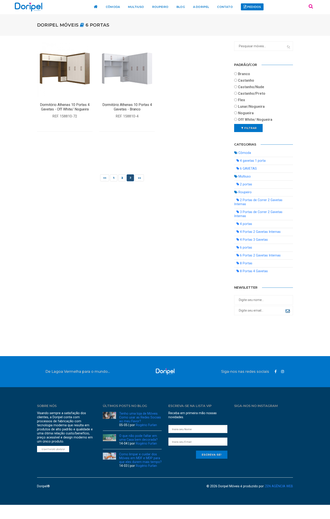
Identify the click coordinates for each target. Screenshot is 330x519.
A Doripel (200, 7)
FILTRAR (250, 128)
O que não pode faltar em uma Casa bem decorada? (138, 438)
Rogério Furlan (146, 425)
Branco (243, 74)
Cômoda (115, 7)
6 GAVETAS (248, 169)
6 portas (97, 25)
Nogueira (245, 113)
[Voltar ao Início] (165, 371)
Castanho (245, 80)
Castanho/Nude (250, 87)
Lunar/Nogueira (251, 106)
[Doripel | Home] (98, 7)
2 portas (245, 184)
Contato (222, 7)
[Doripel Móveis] (28, 7)
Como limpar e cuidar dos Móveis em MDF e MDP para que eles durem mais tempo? (140, 458)
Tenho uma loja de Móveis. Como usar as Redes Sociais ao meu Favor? (140, 417)
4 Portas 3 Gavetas (253, 240)
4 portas (245, 224)
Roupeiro (161, 7)
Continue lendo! (53, 449)
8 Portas (245, 263)
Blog (180, 7)
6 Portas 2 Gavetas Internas (260, 255)
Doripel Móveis (58, 25)
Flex (241, 100)
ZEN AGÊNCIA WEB (279, 486)
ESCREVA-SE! (212, 454)
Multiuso (137, 7)
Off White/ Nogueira (254, 119)
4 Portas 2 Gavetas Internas (260, 232)
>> (139, 177)
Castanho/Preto (251, 93)
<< (104, 177)
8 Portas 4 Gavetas (253, 271)
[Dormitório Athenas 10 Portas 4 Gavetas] (64, 69)
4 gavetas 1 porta (252, 161)
